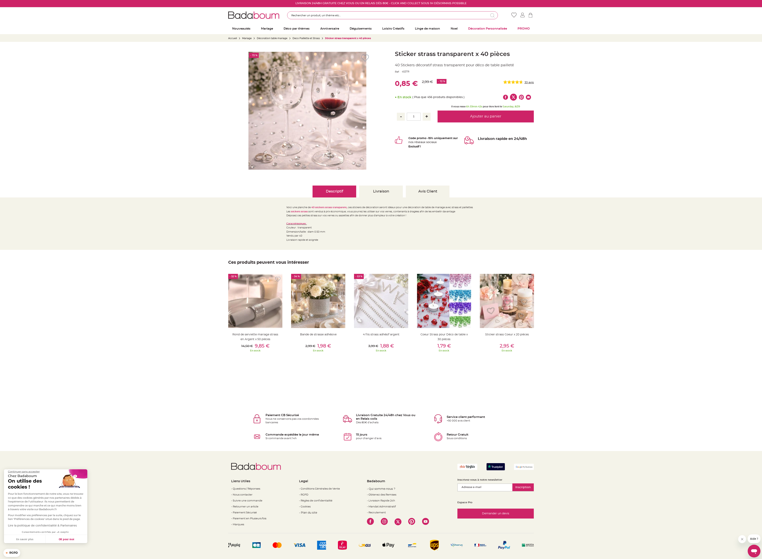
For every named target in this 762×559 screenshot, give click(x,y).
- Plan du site (308, 512)
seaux (421, 142)
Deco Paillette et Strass (306, 38)
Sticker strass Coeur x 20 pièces (507, 334)
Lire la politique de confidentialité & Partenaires (42, 525)
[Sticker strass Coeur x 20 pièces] (507, 301)
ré (415, 142)
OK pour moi (66, 539)
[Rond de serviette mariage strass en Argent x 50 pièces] (255, 301)
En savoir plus (24, 539)
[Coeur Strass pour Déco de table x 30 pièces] (444, 301)
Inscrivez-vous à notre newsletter (479, 480)
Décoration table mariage (272, 38)
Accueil (232, 38)
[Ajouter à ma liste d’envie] (277, 279)
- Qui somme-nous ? (381, 489)
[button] (11, 553)
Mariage (247, 38)
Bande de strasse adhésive (318, 334)
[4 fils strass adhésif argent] (381, 301)
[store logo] (253, 15)
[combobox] (392, 15)
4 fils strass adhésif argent (381, 334)
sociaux (431, 142)
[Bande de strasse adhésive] (318, 301)
